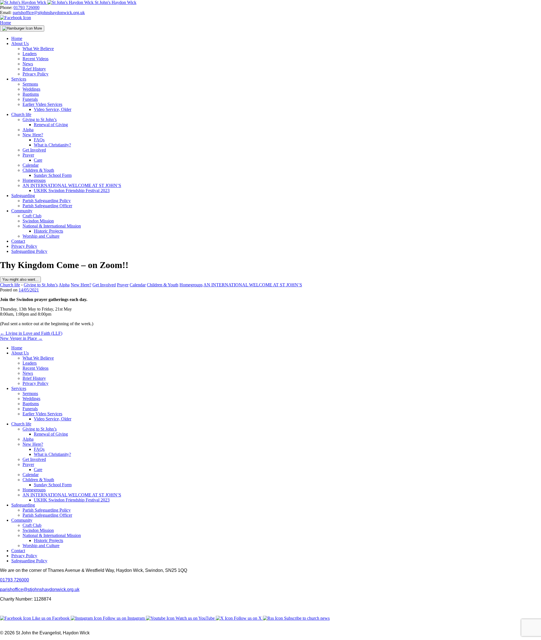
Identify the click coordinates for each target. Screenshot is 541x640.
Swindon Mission (38, 220)
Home (5, 22)
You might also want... (20, 279)
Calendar (31, 165)
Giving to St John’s (40, 119)
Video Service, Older (52, 109)
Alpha (28, 129)
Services (18, 79)
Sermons (30, 84)
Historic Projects (48, 231)
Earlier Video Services (42, 104)
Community (21, 210)
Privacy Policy (35, 74)
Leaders (30, 53)
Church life (21, 114)
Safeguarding (23, 195)
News (28, 63)
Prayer (28, 155)
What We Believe (38, 48)
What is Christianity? (52, 144)
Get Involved (34, 150)
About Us (20, 43)
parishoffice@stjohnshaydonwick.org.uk (49, 12)
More (37, 28)
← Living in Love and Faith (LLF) (31, 333)
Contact (18, 241)
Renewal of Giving (51, 124)
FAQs (39, 139)
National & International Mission (52, 226)
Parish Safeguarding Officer (47, 205)
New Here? (33, 134)
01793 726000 (26, 7)
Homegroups (34, 180)
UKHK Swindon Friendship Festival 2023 (72, 190)
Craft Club (32, 215)
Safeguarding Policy (29, 251)
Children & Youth (38, 170)
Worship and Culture (41, 236)
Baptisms (31, 94)
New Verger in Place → (21, 338)
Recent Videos (35, 58)
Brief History (34, 68)
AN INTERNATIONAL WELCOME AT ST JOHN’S (72, 185)
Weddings (31, 89)
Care (38, 160)
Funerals (30, 99)
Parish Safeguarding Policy (47, 200)
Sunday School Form (53, 175)
